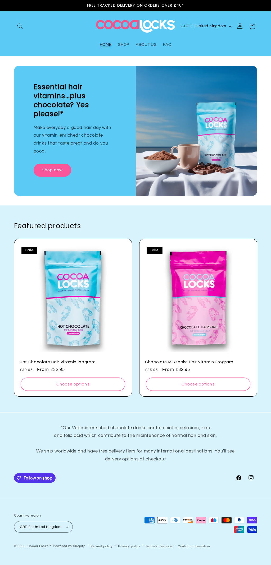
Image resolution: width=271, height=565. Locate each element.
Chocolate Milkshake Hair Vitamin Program (189, 362)
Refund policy (102, 546)
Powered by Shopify (69, 546)
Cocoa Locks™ (40, 546)
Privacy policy (129, 546)
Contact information (194, 546)
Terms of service (159, 546)
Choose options (72, 384)
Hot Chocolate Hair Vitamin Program (58, 362)
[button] (20, 26)
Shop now (52, 170)
